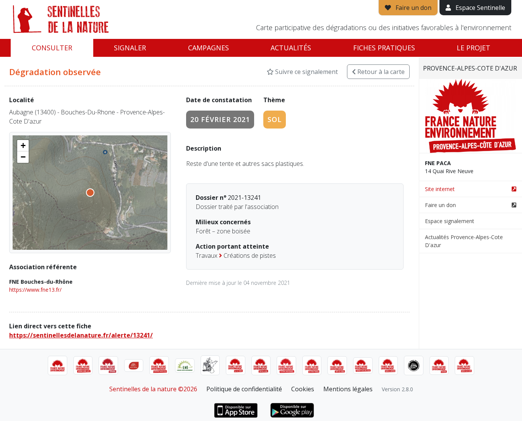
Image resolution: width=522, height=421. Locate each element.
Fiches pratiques (384, 47)
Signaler (130, 47)
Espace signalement (449, 221)
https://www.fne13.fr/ (35, 289)
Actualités (291, 47)
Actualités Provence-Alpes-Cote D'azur (464, 241)
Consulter (52, 47)
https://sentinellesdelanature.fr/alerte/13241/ (81, 335)
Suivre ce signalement (306, 71)
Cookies (302, 389)
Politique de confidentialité (244, 389)
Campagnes (208, 47)
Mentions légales (348, 389)
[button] (23, 145)
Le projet (473, 47)
